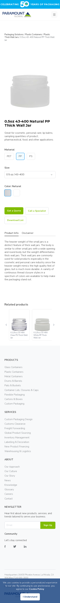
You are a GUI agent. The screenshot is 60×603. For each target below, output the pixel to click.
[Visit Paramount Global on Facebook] (8, 549)
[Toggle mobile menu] (54, 14)
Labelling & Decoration (16, 442)
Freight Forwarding (14, 428)
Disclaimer (27, 233)
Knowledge (10, 485)
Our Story (9, 475)
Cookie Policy (36, 589)
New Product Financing (16, 446)
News (7, 480)
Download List (15, 220)
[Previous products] (6, 324)
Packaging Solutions (14, 34)
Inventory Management (16, 437)
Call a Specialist (37, 210)
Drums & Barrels (13, 381)
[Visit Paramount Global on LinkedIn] (29, 549)
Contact (8, 498)
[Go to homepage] (17, 14)
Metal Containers (13, 376)
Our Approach (12, 466)
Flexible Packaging (14, 394)
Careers (8, 494)
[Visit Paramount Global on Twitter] (18, 549)
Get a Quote (14, 210)
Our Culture (10, 471)
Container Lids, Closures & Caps (21, 390)
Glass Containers (13, 367)
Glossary (9, 489)
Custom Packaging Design (18, 419)
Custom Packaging (14, 403)
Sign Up (48, 525)
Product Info (11, 233)
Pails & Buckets (12, 385)
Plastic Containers (33, 34)
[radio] (7, 193)
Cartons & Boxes (13, 399)
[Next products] (54, 324)
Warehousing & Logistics (17, 451)
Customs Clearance (14, 423)
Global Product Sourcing (17, 432)
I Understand (30, 596)
